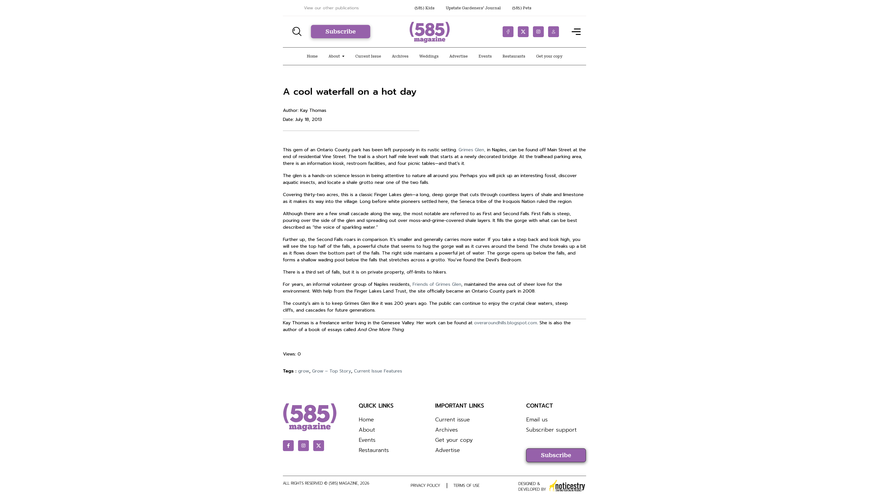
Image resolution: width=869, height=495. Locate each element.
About (334, 56)
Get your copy (549, 56)
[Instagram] (538, 31)
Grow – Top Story (331, 371)
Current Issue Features (378, 371)
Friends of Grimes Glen (437, 284)
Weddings (429, 56)
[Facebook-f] (508, 31)
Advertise (458, 56)
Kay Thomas (313, 110)
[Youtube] (553, 31)
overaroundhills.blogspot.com (505, 322)
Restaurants (514, 56)
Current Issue (368, 56)
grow (303, 371)
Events (485, 56)
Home (312, 56)
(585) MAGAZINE (343, 483)
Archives (400, 56)
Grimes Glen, (471, 149)
